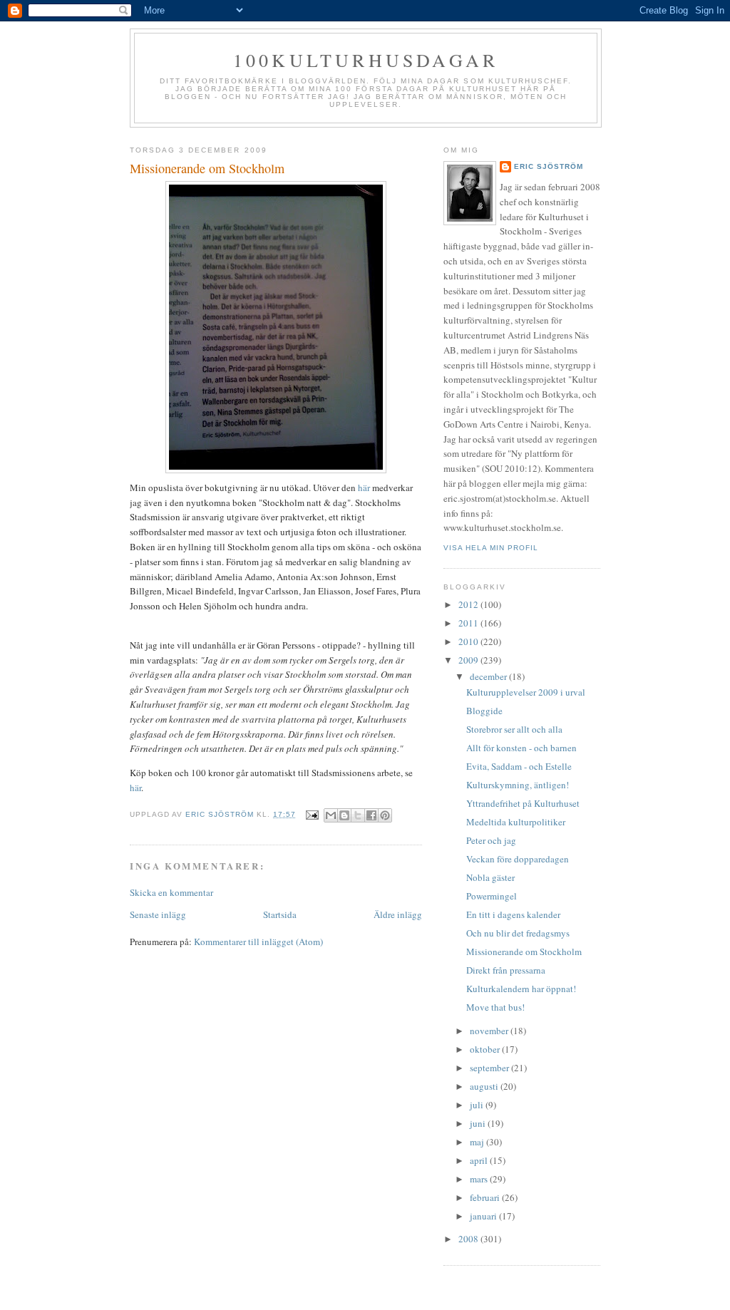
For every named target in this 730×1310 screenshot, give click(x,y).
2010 (469, 641)
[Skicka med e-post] (331, 815)
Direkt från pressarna (505, 970)
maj (478, 1141)
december (489, 676)
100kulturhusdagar (365, 60)
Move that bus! (495, 1007)
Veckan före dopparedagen (517, 858)
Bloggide (484, 710)
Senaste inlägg (158, 914)
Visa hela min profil (490, 548)
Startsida (280, 914)
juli (477, 1104)
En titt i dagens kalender (513, 914)
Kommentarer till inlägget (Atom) (258, 941)
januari (484, 1216)
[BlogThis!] (344, 815)
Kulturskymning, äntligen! (517, 784)
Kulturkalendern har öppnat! (521, 988)
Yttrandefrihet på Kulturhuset (523, 803)
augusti (485, 1086)
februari (486, 1197)
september (490, 1067)
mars (480, 1178)
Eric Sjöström (548, 166)
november (490, 1030)
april (480, 1160)
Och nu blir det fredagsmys (518, 933)
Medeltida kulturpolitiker (515, 821)
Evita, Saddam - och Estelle (519, 766)
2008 (469, 1238)
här (364, 487)
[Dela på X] (358, 815)
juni (479, 1123)
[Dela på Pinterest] (385, 815)
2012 (469, 604)
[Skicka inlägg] (311, 814)
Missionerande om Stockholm (524, 951)
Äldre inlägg (398, 914)
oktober (486, 1049)
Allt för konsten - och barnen (521, 747)
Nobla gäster (490, 877)
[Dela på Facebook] (371, 815)
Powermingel (491, 895)
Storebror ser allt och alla (514, 729)
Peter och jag (491, 840)
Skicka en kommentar (171, 892)
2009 (469, 660)
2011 (469, 623)
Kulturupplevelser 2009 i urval (525, 692)
